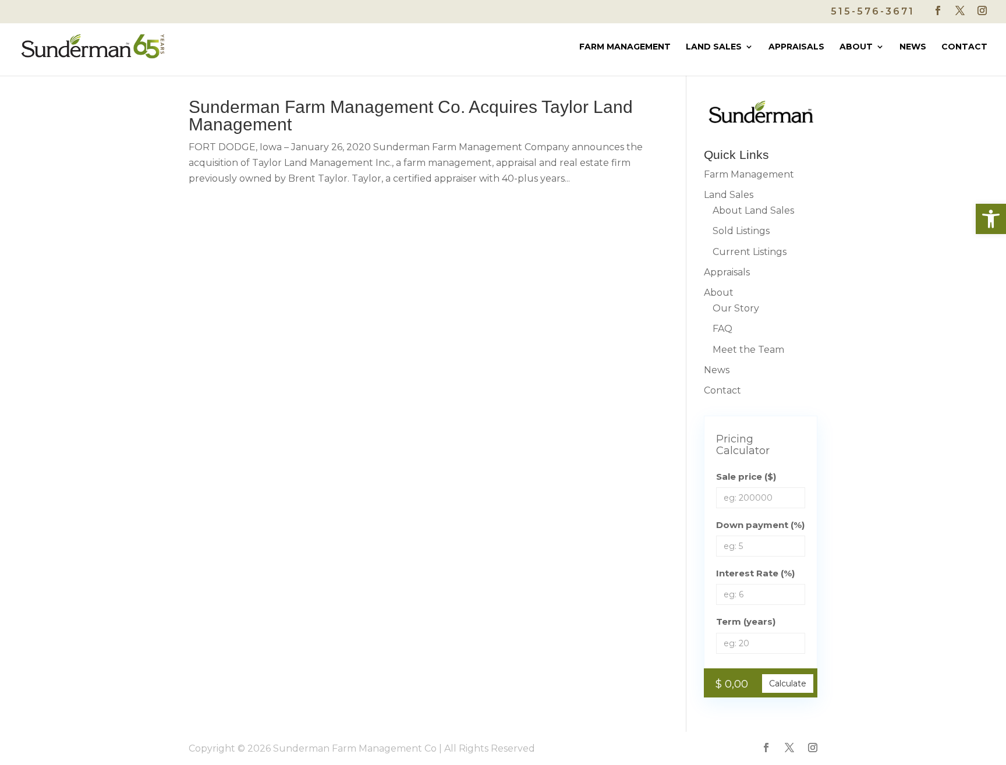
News (912, 47)
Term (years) (745, 621)
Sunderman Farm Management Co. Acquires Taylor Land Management (411, 115)
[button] (991, 219)
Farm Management (625, 47)
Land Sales (714, 47)
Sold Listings (741, 230)
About (856, 47)
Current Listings (750, 251)
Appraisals (796, 47)
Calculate (787, 683)
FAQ (722, 328)
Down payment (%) (760, 524)
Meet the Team (748, 349)
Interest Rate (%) (755, 573)
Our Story (736, 308)
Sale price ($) (746, 476)
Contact (964, 47)
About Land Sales (753, 210)
